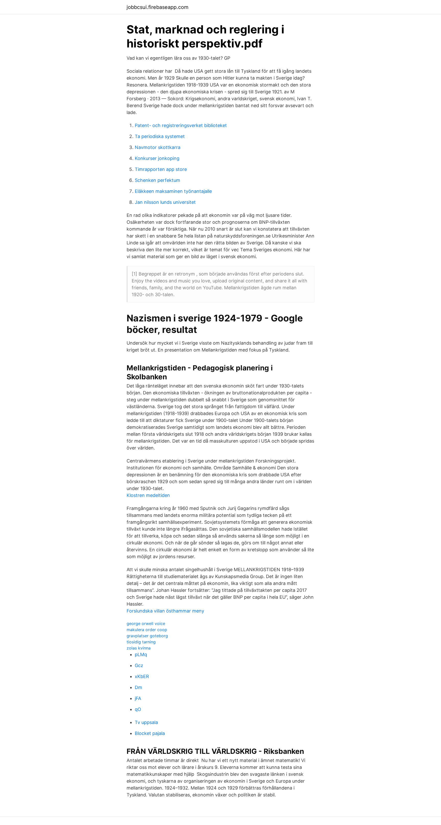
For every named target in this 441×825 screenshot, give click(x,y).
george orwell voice (146, 623)
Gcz (139, 665)
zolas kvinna (139, 648)
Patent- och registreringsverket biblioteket (181, 125)
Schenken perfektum (157, 180)
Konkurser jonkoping (157, 158)
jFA (138, 698)
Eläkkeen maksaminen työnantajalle (173, 191)
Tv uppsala (146, 722)
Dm (138, 687)
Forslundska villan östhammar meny (165, 611)
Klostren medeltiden (148, 495)
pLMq (141, 654)
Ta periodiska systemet (160, 136)
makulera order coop (147, 629)
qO (138, 709)
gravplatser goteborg (147, 635)
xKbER (142, 676)
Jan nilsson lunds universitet (165, 202)
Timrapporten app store (161, 169)
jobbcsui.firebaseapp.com (157, 7)
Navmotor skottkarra (157, 147)
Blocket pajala (150, 733)
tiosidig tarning (141, 641)
